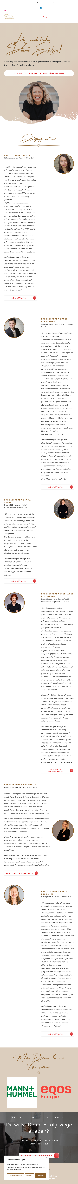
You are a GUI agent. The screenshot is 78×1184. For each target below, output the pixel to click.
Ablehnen (29, 1175)
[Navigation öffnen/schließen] (45, 17)
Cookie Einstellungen (15, 1175)
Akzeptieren (40, 1175)
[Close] (46, 1157)
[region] (26, 1168)
